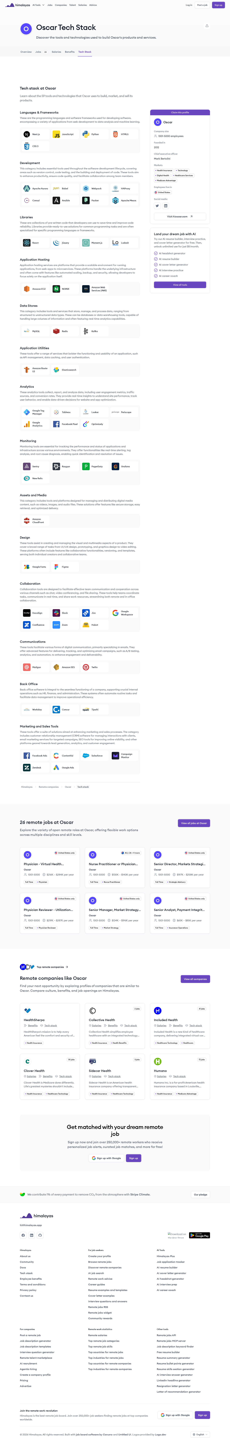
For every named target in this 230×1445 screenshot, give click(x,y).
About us (25, 1256)
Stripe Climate (140, 1194)
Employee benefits (31, 1278)
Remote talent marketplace (36, 1357)
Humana (160, 1071)
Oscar (68, 786)
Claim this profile (180, 112)
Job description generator (35, 1340)
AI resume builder (167, 1267)
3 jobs (137, 1059)
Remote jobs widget (100, 1312)
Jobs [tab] (41, 51)
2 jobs (137, 1009)
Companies (61, 5)
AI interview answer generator (175, 1374)
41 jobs (202, 1009)
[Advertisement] (80, 74)
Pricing (24, 1380)
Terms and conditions (33, 1284)
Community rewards (100, 1318)
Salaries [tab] (56, 51)
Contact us (26, 1295)
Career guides (96, 1284)
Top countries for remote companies (109, 1363)
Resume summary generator (173, 1357)
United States (164, 192)
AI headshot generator (170, 1278)
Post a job (202, 5)
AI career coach (166, 1290)
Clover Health (34, 1071)
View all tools (180, 284)
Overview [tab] (26, 51)
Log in (189, 5)
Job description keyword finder (175, 1346)
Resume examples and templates (107, 1290)
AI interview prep (167, 1284)
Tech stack (48, 1025)
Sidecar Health (100, 1071)
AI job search (96, 1273)
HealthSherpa (34, 1020)
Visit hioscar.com (177, 216)
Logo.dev (160, 1434)
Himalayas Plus (166, 1256)
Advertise (25, 1386)
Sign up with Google (109, 1158)
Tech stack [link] (83, 786)
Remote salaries (97, 1335)
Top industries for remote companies (110, 1369)
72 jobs (202, 1059)
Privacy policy (28, 1290)
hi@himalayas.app (31, 1225)
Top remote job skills (100, 1346)
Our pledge (200, 1194)
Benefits (31, 1025)
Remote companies (49, 786)
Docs (23, 1267)
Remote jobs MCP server (171, 1340)
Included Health (166, 1020)
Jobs (49, 5)
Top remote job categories (103, 1340)
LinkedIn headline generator (173, 1380)
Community (27, 1261)
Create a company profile (35, 1374)
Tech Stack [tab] (84, 51)
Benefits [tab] (70, 51)
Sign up (218, 5)
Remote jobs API (166, 1335)
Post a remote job (30, 1335)
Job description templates (35, 1346)
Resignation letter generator (173, 1386)
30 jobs (71, 1059)
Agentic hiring (28, 1369)
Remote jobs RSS (98, 1307)
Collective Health (102, 1020)
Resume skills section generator (175, 1369)
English (200, 1434)
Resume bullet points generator (175, 1363)
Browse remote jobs (100, 1261)
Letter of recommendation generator (179, 1391)
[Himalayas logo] (17, 5)
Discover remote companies (105, 1267)
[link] (27, 787)
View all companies (195, 979)
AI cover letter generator (171, 1273)
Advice (93, 5)
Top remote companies (50, 967)
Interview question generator (37, 1352)
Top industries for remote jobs (106, 1357)
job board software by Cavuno (94, 1434)
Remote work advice (100, 1278)
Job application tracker (171, 1261)
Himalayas (27, 786)
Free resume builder (168, 1352)
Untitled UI (124, 1434)
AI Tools (37, 5)
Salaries (82, 5)
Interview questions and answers (107, 1301)
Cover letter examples (101, 1295)
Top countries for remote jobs (105, 1352)
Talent (72, 5)
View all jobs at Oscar (194, 823)
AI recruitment (28, 1363)
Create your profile (99, 1256)
